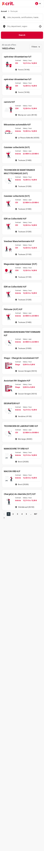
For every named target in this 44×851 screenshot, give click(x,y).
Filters (34, 47)
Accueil (4, 11)
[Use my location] (40, 26)
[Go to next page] (4, 518)
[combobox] (22, 27)
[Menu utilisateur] (38, 3)
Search (22, 35)
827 (35, 514)
